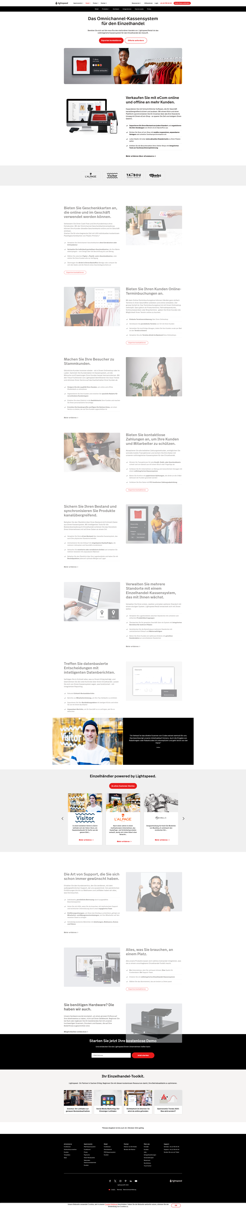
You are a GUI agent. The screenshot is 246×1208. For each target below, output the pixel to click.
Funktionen (67, 1147)
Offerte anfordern (136, 40)
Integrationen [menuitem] (127, 9)
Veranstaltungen (149, 1158)
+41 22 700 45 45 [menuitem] (166, 3)
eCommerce (68, 1144)
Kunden (66, 1152)
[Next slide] (183, 818)
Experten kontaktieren (111, 40)
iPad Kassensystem (90, 1147)
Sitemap (119, 1190)
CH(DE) (113, 1189)
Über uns (147, 1144)
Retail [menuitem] (87, 3)
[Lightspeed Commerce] (61, 3)
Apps (65, 1158)
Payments (87, 1155)
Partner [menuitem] (103, 3)
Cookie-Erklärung (111, 1204)
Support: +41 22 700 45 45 (171, 1149)
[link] (166, 3)
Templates (67, 1155)
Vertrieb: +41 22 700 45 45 (171, 1147)
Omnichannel (108, 1149)
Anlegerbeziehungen (150, 1155)
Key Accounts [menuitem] (139, 9)
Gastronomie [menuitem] (77, 3)
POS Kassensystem (110, 1152)
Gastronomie (88, 1144)
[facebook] (110, 1181)
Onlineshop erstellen (70, 1149)
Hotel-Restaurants (89, 1158)
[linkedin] (130, 1181)
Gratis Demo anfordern (182, 3)
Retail (106, 1144)
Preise (86, 1152)
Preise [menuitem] (95, 3)
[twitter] (115, 1181)
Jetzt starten (143, 1055)
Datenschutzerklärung (129, 1190)
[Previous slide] (62, 818)
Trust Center (147, 1166)
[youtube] (136, 1181)
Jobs (145, 1152)
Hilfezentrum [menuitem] (148, 3)
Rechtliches (147, 1163)
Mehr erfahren (70, 417)
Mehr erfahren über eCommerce (140, 156)
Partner (126, 1144)
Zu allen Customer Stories (123, 786)
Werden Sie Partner (129, 1149)
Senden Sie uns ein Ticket (171, 1152)
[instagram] (120, 1181)
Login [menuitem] (156, 3)
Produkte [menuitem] (105, 9)
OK (176, 1205)
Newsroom (147, 1160)
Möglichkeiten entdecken (75, 1032)
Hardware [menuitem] (116, 9)
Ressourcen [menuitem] (136, 3)
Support (166, 1144)
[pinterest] (125, 1181)
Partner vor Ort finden (130, 1147)
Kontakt (146, 1147)
